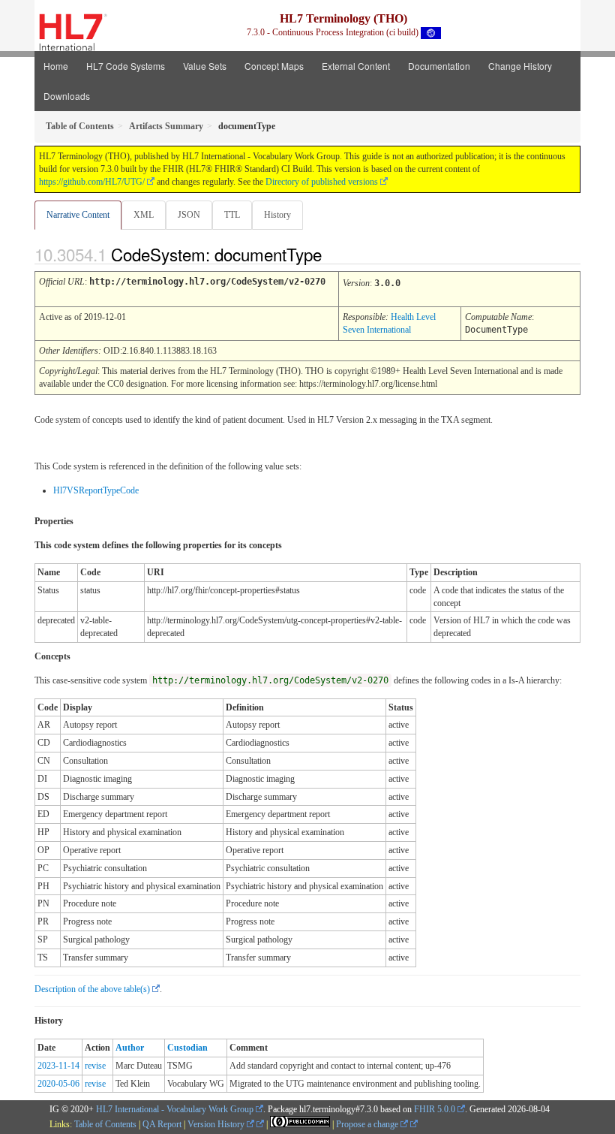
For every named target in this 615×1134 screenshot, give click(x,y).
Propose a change (368, 1124)
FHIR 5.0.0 (434, 1109)
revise (95, 1065)
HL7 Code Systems (125, 65)
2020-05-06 (59, 1083)
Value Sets (204, 65)
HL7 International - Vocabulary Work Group (175, 1109)
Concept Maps (274, 65)
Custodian (187, 1047)
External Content (356, 65)
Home (56, 65)
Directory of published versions (322, 181)
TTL (232, 215)
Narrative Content (78, 215)
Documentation (439, 65)
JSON (189, 215)
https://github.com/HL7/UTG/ (92, 181)
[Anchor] (334, 254)
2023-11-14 (59, 1065)
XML (144, 215)
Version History (217, 1124)
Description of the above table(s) (92, 989)
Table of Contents (105, 1124)
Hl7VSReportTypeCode (96, 490)
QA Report (162, 1124)
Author (130, 1047)
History (277, 215)
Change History (520, 65)
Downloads (67, 95)
